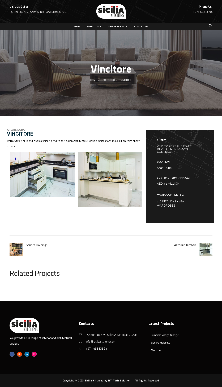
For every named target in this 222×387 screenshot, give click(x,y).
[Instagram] (34, 354)
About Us (93, 26)
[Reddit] (19, 354)
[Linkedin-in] (26, 354)
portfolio (109, 80)
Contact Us (141, 26)
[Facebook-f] (12, 354)
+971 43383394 (202, 12)
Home (77, 26)
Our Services (116, 26)
